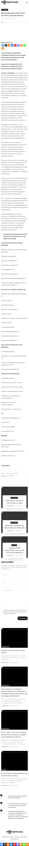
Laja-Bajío (23, 837)
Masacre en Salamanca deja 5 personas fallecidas (14, 527)
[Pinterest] (15, 45)
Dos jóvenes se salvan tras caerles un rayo (14, 502)
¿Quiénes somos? (8, 837)
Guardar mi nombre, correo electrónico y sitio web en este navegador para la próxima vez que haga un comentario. (15, 611)
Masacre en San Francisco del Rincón (13, 652)
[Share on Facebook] (3, 470)
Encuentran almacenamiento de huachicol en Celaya (14, 774)
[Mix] (21, 45)
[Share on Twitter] (8, 470)
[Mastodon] (18, 45)
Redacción (5, 662)
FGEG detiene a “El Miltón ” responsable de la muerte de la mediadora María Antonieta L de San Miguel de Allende (14, 692)
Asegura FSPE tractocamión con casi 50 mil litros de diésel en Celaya (15, 550)
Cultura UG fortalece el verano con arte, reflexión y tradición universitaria (17, 805)
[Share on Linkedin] (18, 470)
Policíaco (4, 9)
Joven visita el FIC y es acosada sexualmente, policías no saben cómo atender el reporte (14, 734)
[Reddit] (9, 45)
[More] (2, 48)
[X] (6, 45)
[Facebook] (2, 45)
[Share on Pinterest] (13, 470)
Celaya (2, 473)
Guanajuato (5, 646)
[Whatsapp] (24, 45)
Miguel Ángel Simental (12, 473)
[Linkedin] (12, 45)
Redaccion (11, 505)
